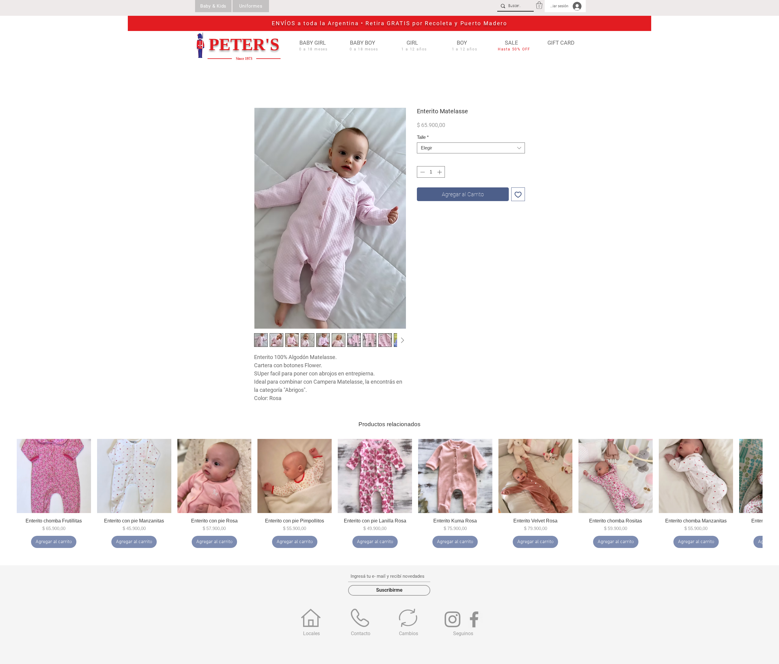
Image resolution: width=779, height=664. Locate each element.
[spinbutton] (431, 173)
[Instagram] (452, 620)
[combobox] (471, 148)
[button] (539, 5)
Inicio (259, 87)
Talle (423, 138)
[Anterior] (9, 476)
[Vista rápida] (54, 477)
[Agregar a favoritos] (518, 195)
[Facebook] (474, 620)
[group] (389, 494)
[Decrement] (422, 173)
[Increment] (440, 173)
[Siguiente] (769, 476)
